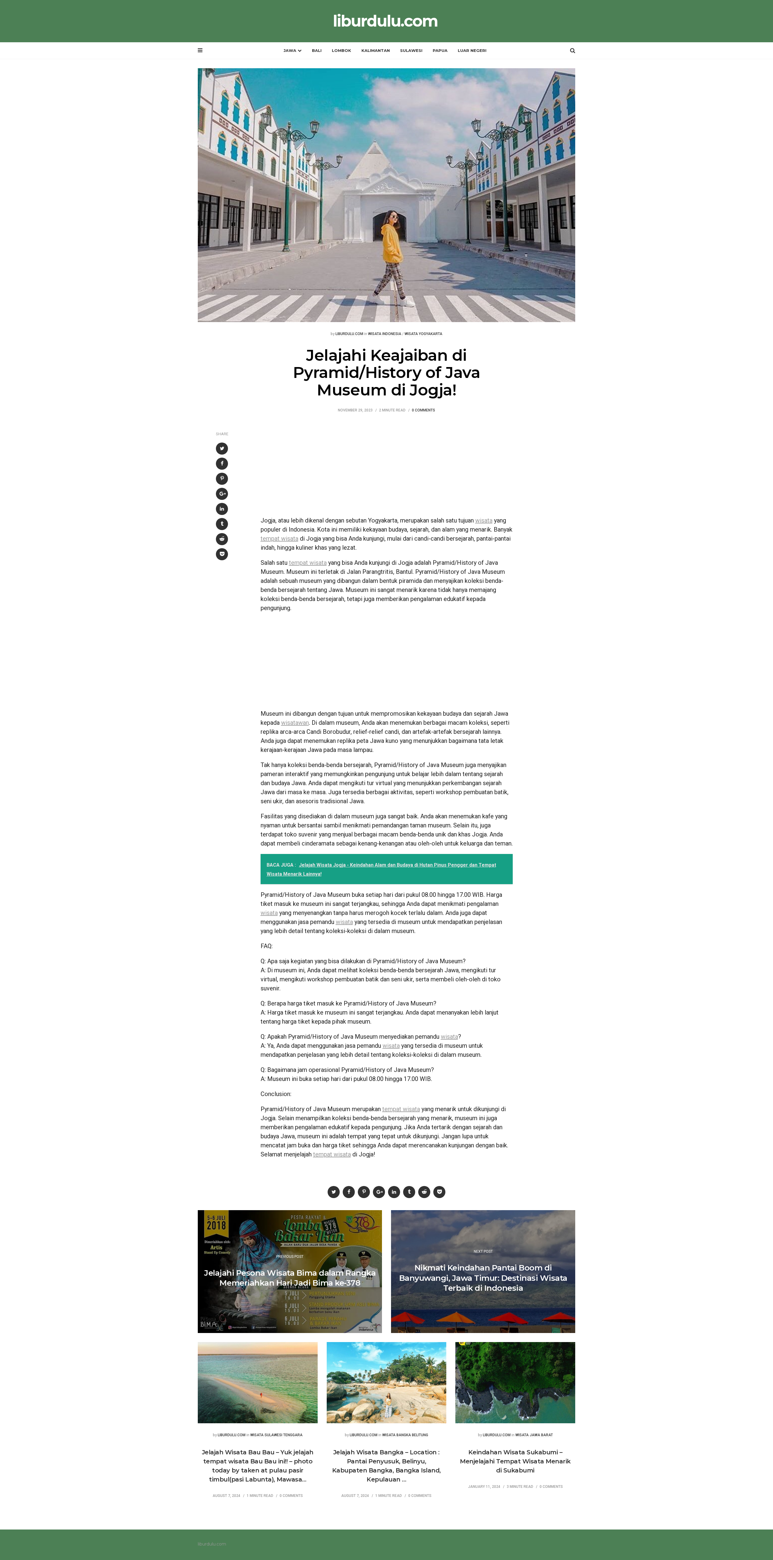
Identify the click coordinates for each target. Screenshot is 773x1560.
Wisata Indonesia (384, 334)
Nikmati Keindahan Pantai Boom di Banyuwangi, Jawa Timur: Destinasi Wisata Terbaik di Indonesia (483, 1278)
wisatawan (295, 722)
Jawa (290, 50)
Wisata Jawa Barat (534, 1435)
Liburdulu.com (349, 334)
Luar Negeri (472, 50)
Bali (317, 50)
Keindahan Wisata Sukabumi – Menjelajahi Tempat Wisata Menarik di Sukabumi (515, 1461)
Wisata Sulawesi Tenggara (276, 1435)
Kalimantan (375, 50)
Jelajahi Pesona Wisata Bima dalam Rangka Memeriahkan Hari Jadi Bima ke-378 (290, 1278)
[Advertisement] (387, 467)
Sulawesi (411, 50)
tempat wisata (279, 538)
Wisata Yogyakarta (423, 334)
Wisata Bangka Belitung (405, 1435)
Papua (440, 50)
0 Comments (423, 410)
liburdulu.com (385, 21)
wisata (483, 520)
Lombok (341, 50)
